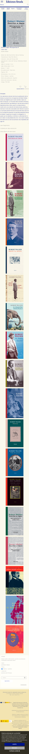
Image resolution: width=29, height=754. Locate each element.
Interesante (23, 684)
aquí (6, 740)
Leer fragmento (5, 125)
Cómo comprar (26, 9)
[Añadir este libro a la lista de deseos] (20, 86)
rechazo (14, 748)
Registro (13, 8)
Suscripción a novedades (19, 9)
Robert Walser (4, 51)
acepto (15, 744)
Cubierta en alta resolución (8, 128)
